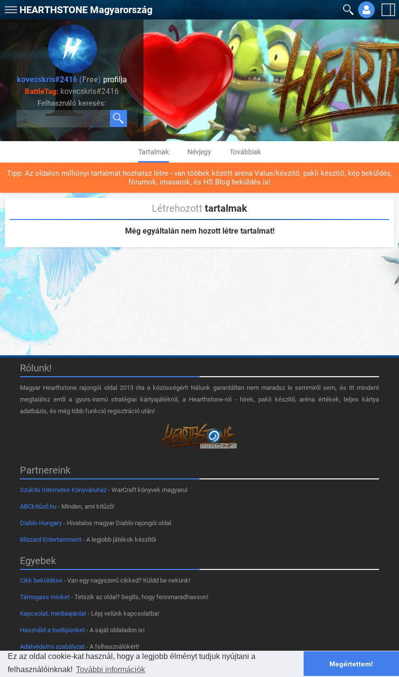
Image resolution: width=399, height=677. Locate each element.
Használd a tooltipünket (52, 630)
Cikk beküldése (41, 580)
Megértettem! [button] (351, 664)
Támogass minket (45, 597)
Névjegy (199, 152)
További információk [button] (110, 669)
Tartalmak (153, 152)
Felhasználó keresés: (71, 103)
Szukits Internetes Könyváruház (63, 490)
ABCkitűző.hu (38, 506)
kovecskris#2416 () (59, 79)
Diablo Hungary (41, 523)
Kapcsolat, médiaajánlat (53, 613)
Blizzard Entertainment (50, 539)
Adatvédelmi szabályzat (52, 646)
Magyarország (85, 10)
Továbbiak (245, 152)
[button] (9, 7)
